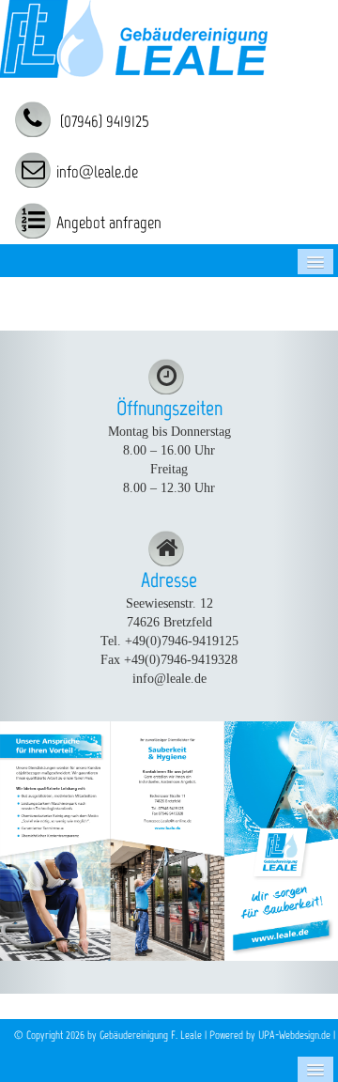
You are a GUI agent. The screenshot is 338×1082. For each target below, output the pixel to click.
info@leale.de (97, 172)
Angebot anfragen (108, 222)
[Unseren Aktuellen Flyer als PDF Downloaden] (169, 840)
